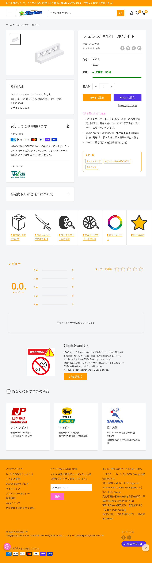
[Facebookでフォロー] (123, 537)
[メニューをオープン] (11, 13)
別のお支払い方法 (127, 105)
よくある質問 (13, 479)
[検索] (120, 13)
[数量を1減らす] (96, 86)
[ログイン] (131, 13)
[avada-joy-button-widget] (7, 546)
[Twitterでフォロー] (129, 537)
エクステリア (94, 161)
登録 (57, 496)
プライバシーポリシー (18, 493)
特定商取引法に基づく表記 (20, 507)
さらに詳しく (75, 376)
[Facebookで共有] (122, 48)
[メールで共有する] (139, 48)
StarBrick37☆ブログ (17, 483)
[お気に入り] (137, 13)
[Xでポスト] (134, 48)
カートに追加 (97, 97)
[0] (143, 13)
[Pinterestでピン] (128, 48)
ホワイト (92, 167)
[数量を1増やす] (111, 86)
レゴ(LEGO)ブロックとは (19, 474)
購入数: (87, 86)
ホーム (9, 24)
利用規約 (10, 498)
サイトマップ (13, 488)
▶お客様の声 (137, 234)
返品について (13, 503)
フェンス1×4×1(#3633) (117, 161)
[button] (53, 270)
